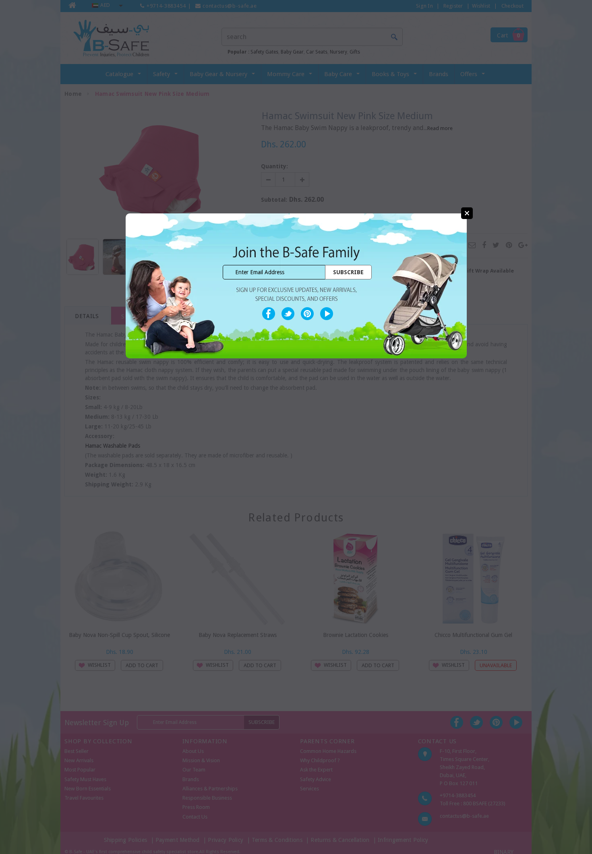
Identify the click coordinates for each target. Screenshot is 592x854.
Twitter (288, 314)
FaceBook (268, 314)
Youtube (326, 314)
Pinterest (307, 314)
